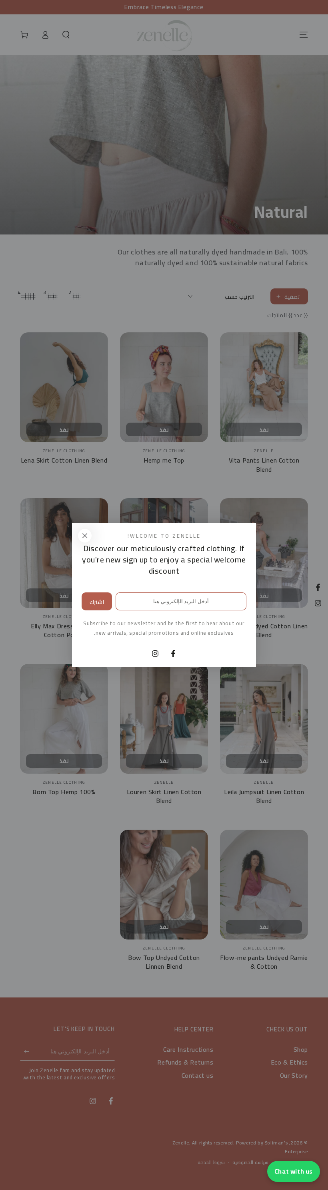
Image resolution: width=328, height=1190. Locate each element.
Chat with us (293, 1171)
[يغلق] (85, 535)
